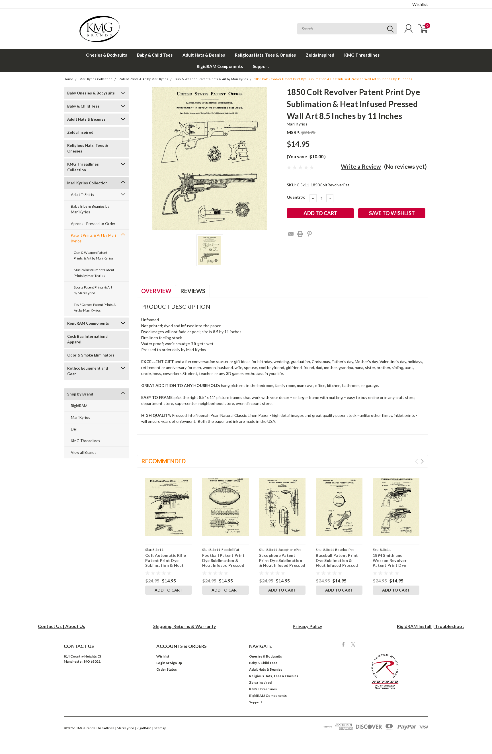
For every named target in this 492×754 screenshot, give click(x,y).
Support (261, 66)
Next (422, 461)
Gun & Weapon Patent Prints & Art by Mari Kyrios (211, 79)
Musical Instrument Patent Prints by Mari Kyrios (94, 273)
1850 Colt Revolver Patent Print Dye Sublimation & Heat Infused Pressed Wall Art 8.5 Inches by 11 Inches (333, 79)
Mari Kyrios (80, 417)
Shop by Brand (80, 394)
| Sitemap (159, 728)
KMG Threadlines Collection (83, 167)
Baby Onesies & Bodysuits (91, 93)
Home (68, 79)
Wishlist (420, 4)
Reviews (192, 290)
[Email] (291, 234)
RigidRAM (79, 405)
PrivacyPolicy (307, 626)
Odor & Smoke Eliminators (90, 355)
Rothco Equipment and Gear (87, 371)
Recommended (163, 461)
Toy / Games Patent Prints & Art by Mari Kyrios (95, 307)
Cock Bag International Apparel (87, 339)
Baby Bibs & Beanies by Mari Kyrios (90, 209)
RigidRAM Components (220, 66)
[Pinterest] (309, 234)
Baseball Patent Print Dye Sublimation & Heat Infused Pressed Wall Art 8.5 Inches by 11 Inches (337, 565)
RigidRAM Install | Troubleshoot (430, 626)
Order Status (166, 669)
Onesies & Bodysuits (106, 54)
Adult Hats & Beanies (204, 54)
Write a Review (361, 166)
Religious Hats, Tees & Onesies (265, 54)
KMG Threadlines (362, 54)
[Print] (300, 234)
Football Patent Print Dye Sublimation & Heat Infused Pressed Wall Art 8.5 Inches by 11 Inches (223, 565)
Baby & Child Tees (155, 54)
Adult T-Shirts (82, 194)
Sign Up (176, 663)
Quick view (168, 507)
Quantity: (296, 197)
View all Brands (83, 452)
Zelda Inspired (320, 54)
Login (160, 663)
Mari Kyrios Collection (95, 79)
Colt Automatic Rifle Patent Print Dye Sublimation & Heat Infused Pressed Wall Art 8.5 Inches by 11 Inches (165, 568)
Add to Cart (169, 590)
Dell (74, 429)
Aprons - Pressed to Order (93, 223)
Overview (156, 290)
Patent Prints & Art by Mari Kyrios (143, 79)
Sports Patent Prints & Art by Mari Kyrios (93, 290)
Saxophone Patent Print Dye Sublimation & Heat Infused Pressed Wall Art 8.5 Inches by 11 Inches (282, 565)
